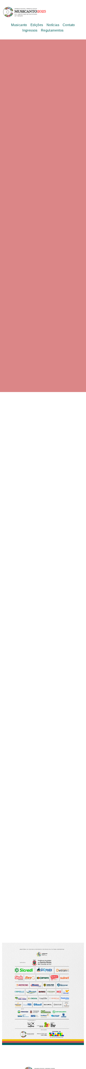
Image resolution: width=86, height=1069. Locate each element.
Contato (69, 25)
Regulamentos (52, 30)
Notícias (53, 25)
